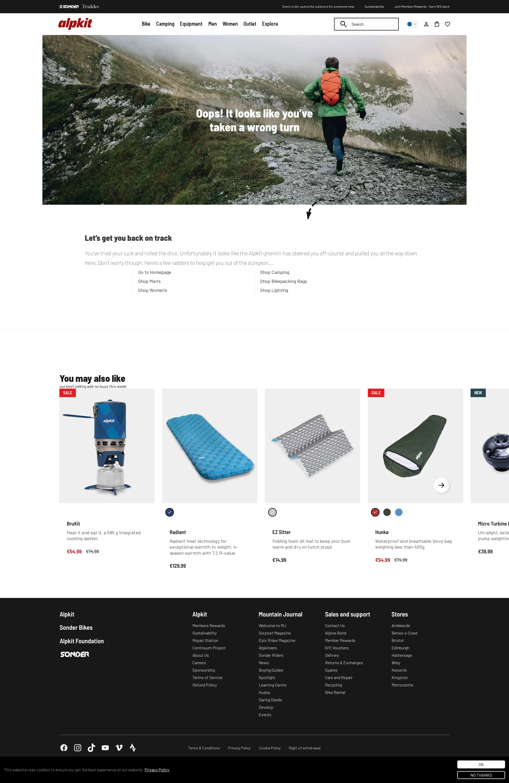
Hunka (381, 532)
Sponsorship (203, 669)
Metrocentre (402, 684)
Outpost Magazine (275, 632)
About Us (200, 655)
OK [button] (481, 764)
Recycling (333, 684)
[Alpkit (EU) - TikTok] (91, 747)
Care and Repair (339, 677)
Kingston (400, 677)
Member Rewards (340, 640)
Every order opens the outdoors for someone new (318, 6)
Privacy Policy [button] (156, 769)
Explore (270, 23)
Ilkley (396, 662)
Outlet (249, 23)
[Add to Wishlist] (147, 393)
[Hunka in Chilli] (375, 512)
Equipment (191, 23)
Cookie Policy (269, 748)
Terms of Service (207, 677)
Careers (199, 662)
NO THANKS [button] (481, 774)
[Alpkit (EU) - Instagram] (77, 747)
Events (265, 714)
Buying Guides (271, 669)
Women (230, 23)
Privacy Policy (239, 748)
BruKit (73, 523)
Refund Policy (204, 684)
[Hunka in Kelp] (387, 512)
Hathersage (402, 655)
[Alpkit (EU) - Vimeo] (119, 747)
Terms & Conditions (204, 748)
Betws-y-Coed (404, 632)
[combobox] (366, 24)
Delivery (332, 655)
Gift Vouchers (337, 647)
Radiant (178, 532)
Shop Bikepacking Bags (283, 281)
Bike (146, 23)
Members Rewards (208, 625)
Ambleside (401, 625)
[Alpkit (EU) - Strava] (133, 747)
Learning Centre (273, 684)
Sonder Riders (271, 655)
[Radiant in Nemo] (169, 512)
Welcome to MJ (272, 625)
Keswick (399, 669)
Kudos (264, 692)
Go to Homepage (154, 272)
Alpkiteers (268, 647)
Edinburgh (400, 647)
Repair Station (205, 640)
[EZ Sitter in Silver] (272, 512)
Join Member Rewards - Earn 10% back (421, 6)
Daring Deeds (270, 699)
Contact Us (335, 625)
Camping (165, 23)
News (264, 662)
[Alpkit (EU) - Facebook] (64, 747)
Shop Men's (149, 281)
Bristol (397, 640)
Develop (266, 707)
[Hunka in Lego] (398, 512)
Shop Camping (274, 272)
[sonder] (69, 6)
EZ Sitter (282, 532)
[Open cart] (437, 24)
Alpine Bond (335, 632)
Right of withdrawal (305, 748)
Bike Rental (335, 692)
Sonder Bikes (76, 627)
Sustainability (374, 6)
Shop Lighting (274, 290)
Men (212, 23)
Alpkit (67, 614)
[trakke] (90, 6)
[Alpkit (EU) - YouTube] (105, 747)
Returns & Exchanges (344, 662)
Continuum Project (209, 647)
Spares (331, 669)
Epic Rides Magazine (277, 640)
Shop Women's (152, 290)
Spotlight (267, 677)
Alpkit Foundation (82, 640)
